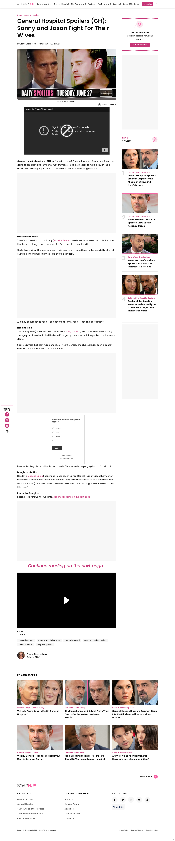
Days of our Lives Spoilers (139, 257)
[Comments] (7, 431)
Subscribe (147, 4)
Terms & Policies (72, 813)
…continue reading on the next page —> (73, 496)
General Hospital (61, 4)
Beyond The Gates (131, 4)
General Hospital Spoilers (49, 640)
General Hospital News (75, 752)
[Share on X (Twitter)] (7, 420)
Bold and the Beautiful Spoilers (141, 298)
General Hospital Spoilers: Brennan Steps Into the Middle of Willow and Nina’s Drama (134, 714)
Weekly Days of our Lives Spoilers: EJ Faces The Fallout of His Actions (141, 263)
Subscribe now (140, 44)
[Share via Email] (7, 426)
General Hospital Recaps (76, 708)
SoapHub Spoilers (44, 645)
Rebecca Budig (35, 475)
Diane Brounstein (28, 43)
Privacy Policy (123, 830)
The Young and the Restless (83, 4)
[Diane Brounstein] (22, 655)
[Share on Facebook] (7, 414)
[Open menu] (18, 4)
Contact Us (70, 818)
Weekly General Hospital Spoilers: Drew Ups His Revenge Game (141, 222)
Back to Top (146, 776)
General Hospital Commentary (30, 708)
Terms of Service (137, 830)
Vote (57, 448)
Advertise (69, 808)
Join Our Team (72, 804)
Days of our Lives (44, 4)
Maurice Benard (62, 240)
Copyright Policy (152, 830)
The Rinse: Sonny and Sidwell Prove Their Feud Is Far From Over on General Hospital (87, 714)
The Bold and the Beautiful (109, 4)
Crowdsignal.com (66, 458)
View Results (67, 455)
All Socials (118, 806)
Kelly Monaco (73, 331)
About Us (69, 799)
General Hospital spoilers (95, 640)
